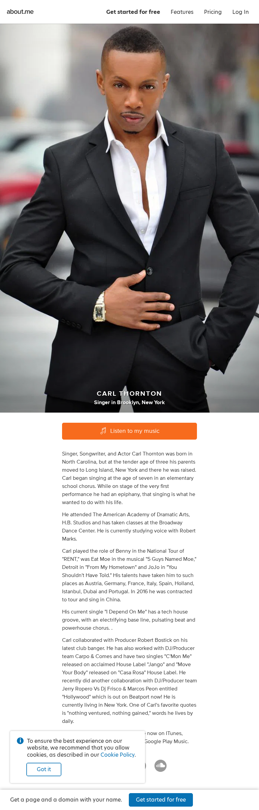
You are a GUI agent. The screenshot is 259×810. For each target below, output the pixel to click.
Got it (44, 769)
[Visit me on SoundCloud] (160, 769)
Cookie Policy (117, 755)
